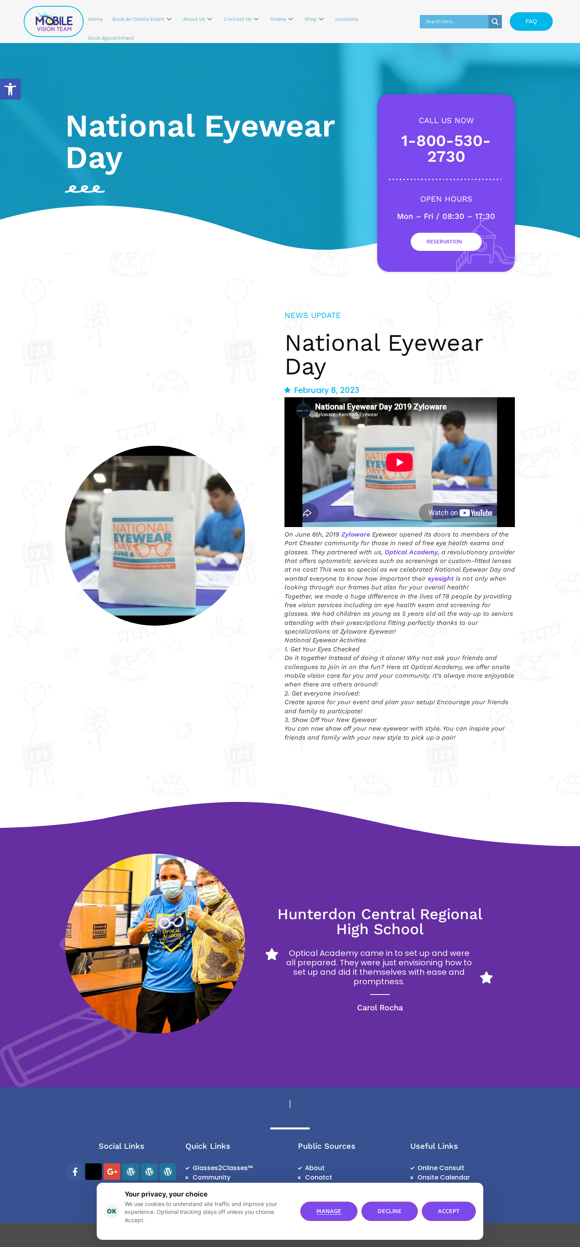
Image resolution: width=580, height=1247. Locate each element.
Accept (449, 1211)
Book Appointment (111, 38)
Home (95, 19)
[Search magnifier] (495, 21)
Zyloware (355, 534)
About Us (194, 19)
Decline (390, 1211)
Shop (311, 19)
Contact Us (238, 19)
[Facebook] (75, 1171)
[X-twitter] (93, 1171)
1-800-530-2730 (446, 148)
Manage (328, 1211)
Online (278, 19)
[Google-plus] (112, 1171)
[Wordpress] (130, 1171)
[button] (10, 89)
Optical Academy (411, 552)
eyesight (441, 578)
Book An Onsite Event (138, 19)
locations (346, 19)
